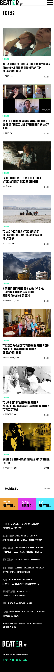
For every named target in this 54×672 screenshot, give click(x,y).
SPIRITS (24, 611)
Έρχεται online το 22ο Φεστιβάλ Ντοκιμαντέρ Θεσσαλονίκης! (22, 180)
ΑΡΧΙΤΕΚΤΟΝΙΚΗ (11, 540)
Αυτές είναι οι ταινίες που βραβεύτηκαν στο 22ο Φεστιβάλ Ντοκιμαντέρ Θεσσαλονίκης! (26, 68)
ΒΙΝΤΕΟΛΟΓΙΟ (32, 583)
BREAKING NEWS (16, 603)
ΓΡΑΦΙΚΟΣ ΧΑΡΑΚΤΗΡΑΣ (14, 595)
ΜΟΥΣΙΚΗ (15, 523)
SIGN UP (47, 489)
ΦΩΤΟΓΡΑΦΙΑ (35, 540)
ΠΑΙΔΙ (15, 551)
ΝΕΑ (4, 603)
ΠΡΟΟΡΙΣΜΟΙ (24, 572)
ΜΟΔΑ (23, 540)
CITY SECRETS (9, 572)
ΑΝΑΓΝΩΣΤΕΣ (26, 551)
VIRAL (29, 603)
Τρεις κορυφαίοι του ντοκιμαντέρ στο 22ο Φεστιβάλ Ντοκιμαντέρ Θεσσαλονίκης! (26, 349)
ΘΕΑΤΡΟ (26, 523)
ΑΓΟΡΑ (39, 567)
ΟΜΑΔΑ (21, 623)
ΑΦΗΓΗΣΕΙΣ (22, 591)
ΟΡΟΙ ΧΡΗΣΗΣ (9, 627)
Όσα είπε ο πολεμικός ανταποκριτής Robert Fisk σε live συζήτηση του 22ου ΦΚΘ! (26, 125)
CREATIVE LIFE (21, 535)
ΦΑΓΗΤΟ (14, 611)
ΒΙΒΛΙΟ (39, 547)
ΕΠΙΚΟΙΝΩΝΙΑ (34, 623)
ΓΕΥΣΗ (27, 579)
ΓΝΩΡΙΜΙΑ (35, 559)
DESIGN (33, 535)
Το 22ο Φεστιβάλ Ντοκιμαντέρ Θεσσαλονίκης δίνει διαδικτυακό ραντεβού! (22, 235)
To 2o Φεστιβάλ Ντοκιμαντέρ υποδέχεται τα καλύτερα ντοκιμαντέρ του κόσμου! (26, 406)
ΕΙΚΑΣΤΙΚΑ (8, 528)
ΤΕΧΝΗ (6, 524)
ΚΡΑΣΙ (32, 611)
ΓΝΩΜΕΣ (7, 551)
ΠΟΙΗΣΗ (39, 551)
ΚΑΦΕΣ (40, 611)
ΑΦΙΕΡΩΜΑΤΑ (9, 623)
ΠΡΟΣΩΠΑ (7, 559)
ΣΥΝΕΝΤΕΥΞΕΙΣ (20, 559)
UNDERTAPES (9, 591)
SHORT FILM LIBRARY (13, 583)
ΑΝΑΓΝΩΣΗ (8, 547)
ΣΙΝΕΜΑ (6, 59)
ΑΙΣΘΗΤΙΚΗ (8, 536)
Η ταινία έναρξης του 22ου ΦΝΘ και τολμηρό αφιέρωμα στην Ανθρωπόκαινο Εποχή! (23, 292)
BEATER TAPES (16, 579)
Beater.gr (47, 77)
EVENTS (18, 567)
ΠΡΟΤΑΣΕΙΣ (8, 568)
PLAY (5, 579)
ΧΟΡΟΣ (17, 528)
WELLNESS (29, 567)
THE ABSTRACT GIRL (24, 547)
